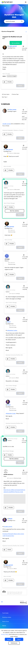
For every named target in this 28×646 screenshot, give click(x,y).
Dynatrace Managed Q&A (8, 31)
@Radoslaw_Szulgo (12, 330)
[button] (9, 639)
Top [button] (2, 601)
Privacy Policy (4, 634)
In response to (13, 153)
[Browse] (6, 7)
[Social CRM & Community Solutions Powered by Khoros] (23, 602)
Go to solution (16, 43)
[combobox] (14, 21)
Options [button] (26, 31)
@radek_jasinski (7, 124)
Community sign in (21, 7)
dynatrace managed (11, 76)
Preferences (14, 643)
